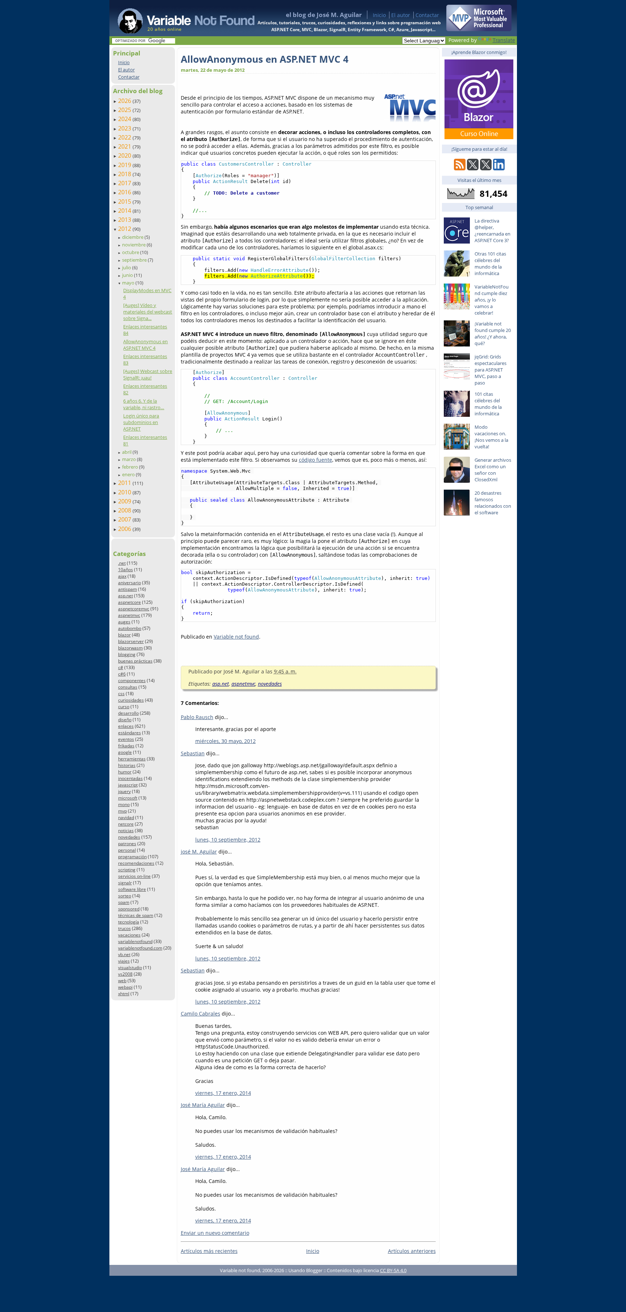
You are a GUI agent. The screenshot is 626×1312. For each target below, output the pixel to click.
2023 (125, 128)
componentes (132, 680)
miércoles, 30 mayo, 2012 (225, 741)
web (122, 980)
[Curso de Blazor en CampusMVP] (479, 137)
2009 (125, 501)
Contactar (427, 15)
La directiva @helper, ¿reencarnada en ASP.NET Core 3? (492, 230)
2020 (125, 155)
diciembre (133, 237)
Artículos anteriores (412, 1250)
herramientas (132, 758)
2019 (125, 165)
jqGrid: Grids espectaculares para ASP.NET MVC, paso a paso (490, 369)
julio (127, 267)
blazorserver (131, 641)
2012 (125, 229)
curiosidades (131, 700)
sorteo (124, 895)
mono (124, 804)
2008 (125, 510)
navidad (126, 817)
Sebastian (193, 753)
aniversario (129, 582)
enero (129, 474)
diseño (125, 719)
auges (124, 621)
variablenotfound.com (140, 948)
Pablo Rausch (197, 717)
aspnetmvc (129, 615)
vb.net (124, 954)
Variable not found (236, 636)
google (125, 752)
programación (132, 856)
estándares (129, 732)
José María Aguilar (203, 1104)
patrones (127, 843)
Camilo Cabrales (200, 1013)
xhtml (123, 993)
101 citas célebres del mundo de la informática (488, 404)
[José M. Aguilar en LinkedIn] (499, 168)
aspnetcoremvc (133, 608)
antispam (127, 589)
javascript (128, 785)
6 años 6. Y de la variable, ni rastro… (143, 404)
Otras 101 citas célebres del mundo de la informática (490, 263)
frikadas (126, 745)
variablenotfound (135, 941)
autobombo (129, 628)
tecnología (128, 922)
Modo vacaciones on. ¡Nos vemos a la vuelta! (491, 437)
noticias (126, 830)
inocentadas (130, 778)
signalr (125, 882)
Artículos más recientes (209, 1250)
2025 (125, 110)
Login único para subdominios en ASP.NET (141, 422)
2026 (125, 101)
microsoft (127, 798)
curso (123, 706)
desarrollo (128, 713)
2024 (125, 119)
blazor (124, 635)
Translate (504, 40)
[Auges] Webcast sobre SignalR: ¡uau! (147, 374)
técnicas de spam (135, 915)
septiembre (135, 260)
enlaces (126, 726)
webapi (125, 987)
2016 (125, 192)
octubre (131, 252)
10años (125, 569)
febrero (130, 467)
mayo (128, 282)
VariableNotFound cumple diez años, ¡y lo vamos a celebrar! (492, 299)
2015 (125, 201)
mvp (122, 811)
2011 (125, 483)
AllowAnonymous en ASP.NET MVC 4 (145, 344)
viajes (124, 961)
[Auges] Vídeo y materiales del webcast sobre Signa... (147, 311)
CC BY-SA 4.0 (393, 1270)
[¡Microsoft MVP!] (479, 29)
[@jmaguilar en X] (473, 168)
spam (123, 902)
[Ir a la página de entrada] (179, 18)
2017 (125, 183)
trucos (124, 928)
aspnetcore (129, 602)
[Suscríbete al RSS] (460, 168)
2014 (125, 211)
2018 (125, 174)
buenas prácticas (135, 661)
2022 (125, 137)
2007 (125, 519)
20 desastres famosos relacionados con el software (493, 503)
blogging (126, 654)
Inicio (379, 15)
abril (127, 452)
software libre (132, 889)
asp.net (125, 595)
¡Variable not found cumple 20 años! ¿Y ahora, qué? (493, 333)
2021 (125, 146)
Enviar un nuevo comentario (215, 1232)
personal (127, 850)
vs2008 (125, 974)
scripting (126, 869)
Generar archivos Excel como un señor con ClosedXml (493, 470)
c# (120, 667)
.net (122, 563)
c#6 (122, 674)
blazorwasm (130, 648)
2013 (125, 220)
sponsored (128, 909)
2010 (125, 492)
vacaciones (129, 935)
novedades (129, 837)
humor (125, 772)
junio (128, 275)
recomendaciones (136, 863)
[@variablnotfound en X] (486, 168)
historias (126, 765)
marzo (129, 459)
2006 (125, 529)
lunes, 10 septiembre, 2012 (227, 839)
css (121, 693)
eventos (126, 739)
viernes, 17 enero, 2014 (223, 1092)
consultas (127, 687)
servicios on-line (134, 876)
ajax (122, 576)
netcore (126, 824)
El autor (400, 15)
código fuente (315, 459)
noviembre (134, 244)
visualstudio (130, 967)
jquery (124, 791)
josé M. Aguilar (199, 851)
